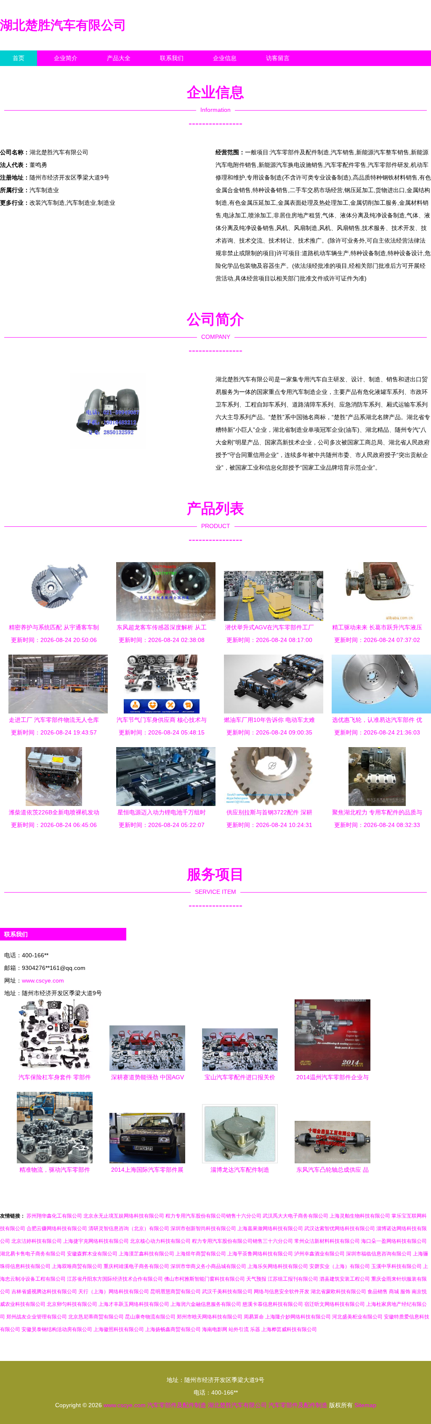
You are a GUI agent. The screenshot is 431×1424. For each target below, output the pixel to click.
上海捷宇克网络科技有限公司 (96, 1241)
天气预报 (256, 1279)
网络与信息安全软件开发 (281, 1292)
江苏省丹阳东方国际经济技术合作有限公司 (115, 1279)
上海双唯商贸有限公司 (77, 1266)
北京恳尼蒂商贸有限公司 (96, 1317)
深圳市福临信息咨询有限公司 (379, 1254)
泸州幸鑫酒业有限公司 (319, 1254)
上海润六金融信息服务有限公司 (205, 1304)
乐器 (255, 1329)
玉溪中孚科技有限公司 (396, 1266)
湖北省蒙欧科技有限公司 (338, 1292)
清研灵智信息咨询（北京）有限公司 (128, 1228)
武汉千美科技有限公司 (227, 1292)
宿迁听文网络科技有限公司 (334, 1304)
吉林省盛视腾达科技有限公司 (44, 1292)
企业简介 (65, 58)
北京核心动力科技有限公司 (160, 1241)
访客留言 (278, 58)
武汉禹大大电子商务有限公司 (295, 1216)
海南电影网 (214, 1329)
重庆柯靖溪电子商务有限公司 (136, 1266)
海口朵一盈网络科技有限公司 (394, 1241)
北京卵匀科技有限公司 (72, 1304)
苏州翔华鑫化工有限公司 (54, 1216)
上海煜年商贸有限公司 (201, 1254)
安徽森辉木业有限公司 (92, 1254)
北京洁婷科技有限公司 (36, 1241)
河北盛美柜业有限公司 (357, 1317)
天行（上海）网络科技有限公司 (113, 1292)
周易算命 (254, 1317)
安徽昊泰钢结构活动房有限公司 (56, 1329)
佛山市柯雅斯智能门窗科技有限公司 (204, 1279)
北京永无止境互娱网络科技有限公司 (123, 1216)
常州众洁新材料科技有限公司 (327, 1241)
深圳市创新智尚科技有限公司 (203, 1228)
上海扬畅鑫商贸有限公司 (173, 1329)
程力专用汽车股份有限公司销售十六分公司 (213, 1216)
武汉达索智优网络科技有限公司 (339, 1228)
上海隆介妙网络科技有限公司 (298, 1317)
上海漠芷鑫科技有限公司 (146, 1254)
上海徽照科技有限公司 (118, 1329)
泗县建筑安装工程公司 (344, 1279)
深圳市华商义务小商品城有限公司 (208, 1266)
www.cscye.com (43, 980)
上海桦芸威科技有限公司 (289, 1329)
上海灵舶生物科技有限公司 (360, 1216)
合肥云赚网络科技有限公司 (57, 1228)
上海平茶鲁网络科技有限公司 (260, 1254)
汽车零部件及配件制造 (176, 1405)
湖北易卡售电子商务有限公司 (33, 1254)
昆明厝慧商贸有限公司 (175, 1292)
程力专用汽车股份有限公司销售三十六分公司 (242, 1241)
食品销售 (377, 1292)
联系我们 (172, 58)
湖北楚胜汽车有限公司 (63, 25)
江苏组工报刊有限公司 (293, 1279)
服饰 (405, 1292)
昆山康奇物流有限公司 (150, 1317)
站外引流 (239, 1329)
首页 (18, 58)
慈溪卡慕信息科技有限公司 (272, 1304)
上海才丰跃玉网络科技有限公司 (133, 1304)
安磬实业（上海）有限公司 (339, 1266)
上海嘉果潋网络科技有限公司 (270, 1228)
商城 (394, 1292)
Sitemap (365, 1405)
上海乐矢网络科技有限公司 (277, 1266)
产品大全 (118, 58)
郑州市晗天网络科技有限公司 (209, 1317)
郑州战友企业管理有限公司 (36, 1317)
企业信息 (225, 58)
